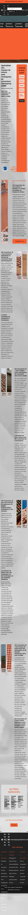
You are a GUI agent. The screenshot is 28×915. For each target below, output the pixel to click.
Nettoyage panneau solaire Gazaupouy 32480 (14, 807)
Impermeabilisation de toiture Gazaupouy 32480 (14, 802)
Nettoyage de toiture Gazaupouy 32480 (14, 805)
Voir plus (14, 825)
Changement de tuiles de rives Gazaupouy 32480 (7, 799)
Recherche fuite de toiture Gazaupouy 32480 (13, 797)
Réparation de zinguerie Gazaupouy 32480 (7, 807)
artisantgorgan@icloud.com (18, 839)
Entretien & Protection (9, 25)
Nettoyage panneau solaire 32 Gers (13, 879)
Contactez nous (19, 241)
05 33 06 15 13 (4, 10)
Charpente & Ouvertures (19, 25)
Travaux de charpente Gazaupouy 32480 (6, 802)
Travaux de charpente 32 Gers (23, 879)
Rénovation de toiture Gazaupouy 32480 (13, 799)
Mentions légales (14, 889)
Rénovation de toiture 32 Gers (4, 876)
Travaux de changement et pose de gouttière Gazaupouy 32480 (20, 799)
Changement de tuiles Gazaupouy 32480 (7, 805)
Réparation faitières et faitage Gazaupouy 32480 (6, 797)
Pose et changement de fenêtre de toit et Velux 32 (23, 867)
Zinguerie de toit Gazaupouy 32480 (20, 797)
